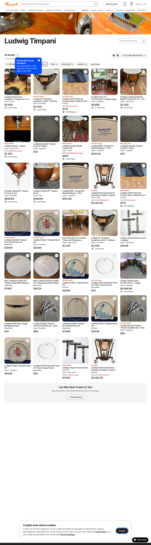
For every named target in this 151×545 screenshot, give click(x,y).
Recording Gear (69, 10)
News (100, 10)
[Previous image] (7, 82)
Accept (122, 531)
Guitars (23, 10)
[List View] (117, 55)
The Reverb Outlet (12, 10)
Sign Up (138, 4)
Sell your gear (112, 4)
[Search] (96, 4)
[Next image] (27, 82)
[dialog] (75, 531)
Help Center (141, 10)
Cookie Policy (101, 532)
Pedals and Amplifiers (35, 10)
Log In (144, 4)
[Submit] (144, 40)
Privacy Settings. (67, 534)
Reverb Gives (130, 10)
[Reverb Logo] (11, 4)
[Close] (39, 60)
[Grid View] (114, 55)
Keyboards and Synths (54, 10)
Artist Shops (120, 10)
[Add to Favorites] (17, 55)
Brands (94, 10)
